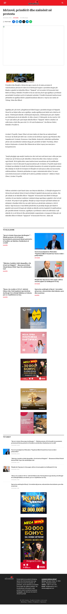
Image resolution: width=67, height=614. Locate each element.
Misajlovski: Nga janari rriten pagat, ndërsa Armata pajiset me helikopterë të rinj (49, 280)
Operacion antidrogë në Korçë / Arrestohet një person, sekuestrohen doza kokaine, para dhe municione (49, 291)
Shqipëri (5, 245)
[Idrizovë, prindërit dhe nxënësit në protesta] (33, 45)
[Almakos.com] (33, 2)
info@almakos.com (51, 586)
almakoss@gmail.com (48, 588)
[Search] (62, 3)
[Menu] (5, 3)
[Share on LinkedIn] (20, 21)
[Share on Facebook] (13, 21)
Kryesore (15, 17)
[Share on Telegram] (27, 21)
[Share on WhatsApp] (30, 21)
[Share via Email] (23, 21)
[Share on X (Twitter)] (17, 21)
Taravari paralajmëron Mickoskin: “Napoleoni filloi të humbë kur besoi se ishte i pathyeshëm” (49, 253)
